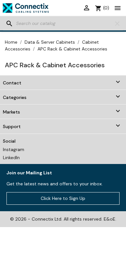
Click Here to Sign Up (63, 198)
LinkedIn (11, 157)
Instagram (13, 149)
